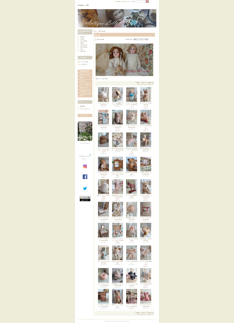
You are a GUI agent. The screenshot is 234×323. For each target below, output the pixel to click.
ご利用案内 (118, 1)
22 (147, 84)
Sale (81, 49)
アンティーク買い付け (85, 84)
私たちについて (84, 87)
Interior (82, 39)
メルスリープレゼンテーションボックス (117, 240)
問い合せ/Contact (126, 1)
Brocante (82, 51)
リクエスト (82, 81)
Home (95, 31)
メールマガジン (84, 115)
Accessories (83, 45)
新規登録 (82, 106)
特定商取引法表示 (84, 71)
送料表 (81, 77)
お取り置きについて (85, 91)
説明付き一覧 (144, 82)
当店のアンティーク (85, 74)
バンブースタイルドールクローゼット (117, 174)
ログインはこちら (85, 109)
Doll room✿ (83, 47)
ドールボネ (146, 284)
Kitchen (82, 37)
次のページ (151, 84)
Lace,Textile (83, 41)
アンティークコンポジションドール (132, 104)
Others (82, 43)
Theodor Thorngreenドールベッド (132, 150)
